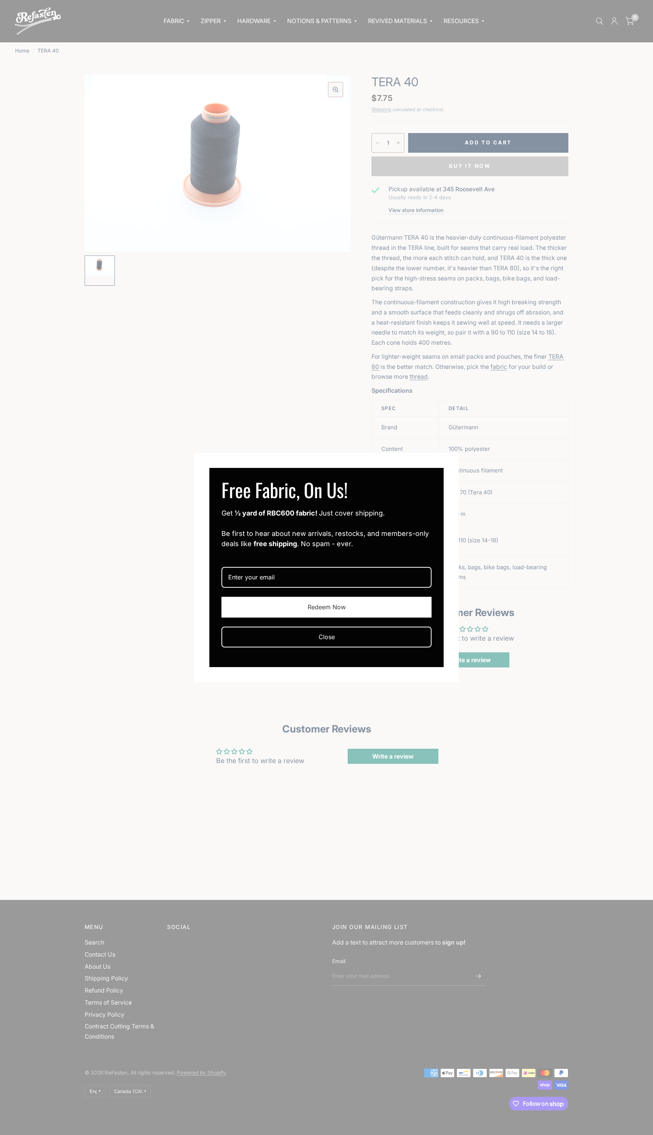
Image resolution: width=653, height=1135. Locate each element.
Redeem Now (327, 607)
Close (327, 637)
